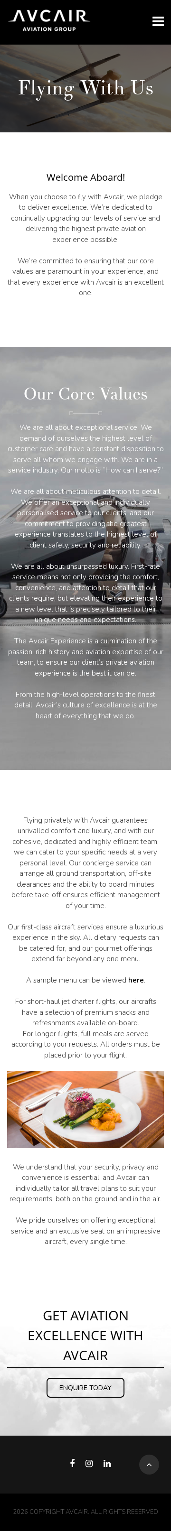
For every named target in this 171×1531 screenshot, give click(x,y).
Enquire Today (85, 1387)
